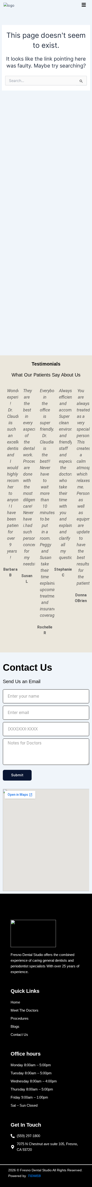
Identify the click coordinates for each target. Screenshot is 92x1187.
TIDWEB (34, 1176)
